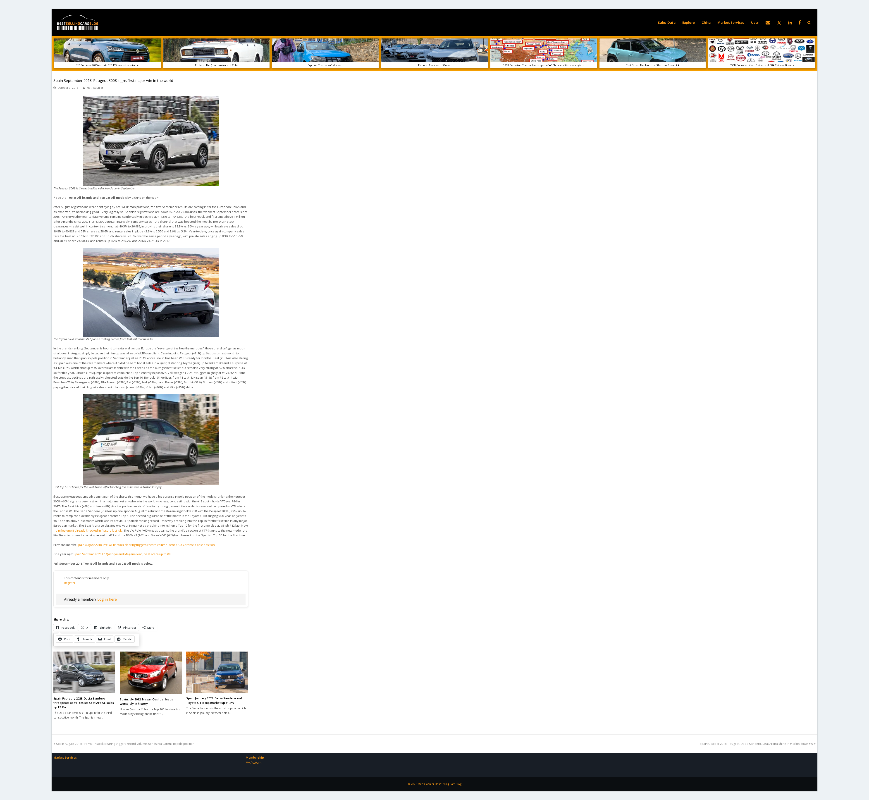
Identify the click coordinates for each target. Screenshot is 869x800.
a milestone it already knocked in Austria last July (89, 530)
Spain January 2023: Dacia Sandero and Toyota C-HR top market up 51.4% (214, 700)
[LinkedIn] (790, 22)
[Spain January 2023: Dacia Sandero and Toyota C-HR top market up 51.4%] (217, 672)
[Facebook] (799, 22)
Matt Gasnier (95, 88)
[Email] (768, 22)
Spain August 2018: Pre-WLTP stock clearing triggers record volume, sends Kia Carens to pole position (145, 545)
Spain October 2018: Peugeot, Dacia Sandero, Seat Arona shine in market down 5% (756, 744)
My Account (253, 762)
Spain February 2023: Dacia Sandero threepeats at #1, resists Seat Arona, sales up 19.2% (83, 702)
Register (69, 583)
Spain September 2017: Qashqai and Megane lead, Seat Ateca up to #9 (122, 554)
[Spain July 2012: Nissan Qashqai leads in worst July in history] (150, 673)
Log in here (107, 599)
